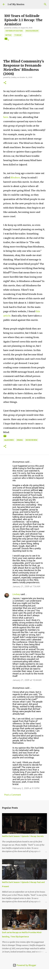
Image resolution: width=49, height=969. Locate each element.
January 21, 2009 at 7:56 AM (26, 586)
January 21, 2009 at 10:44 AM (27, 680)
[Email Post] (5, 437)
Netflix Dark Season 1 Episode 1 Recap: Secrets (23, 836)
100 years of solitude (14, 31)
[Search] (45, 4)
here (5, 117)
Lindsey (16, 594)
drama (20, 440)
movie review (31, 440)
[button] (5, 83)
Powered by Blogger (26, 965)
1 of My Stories (16, 4)
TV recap (17, 35)
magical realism (32, 31)
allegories (9, 440)
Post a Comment (12, 794)
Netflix (8, 35)
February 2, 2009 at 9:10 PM (26, 788)
